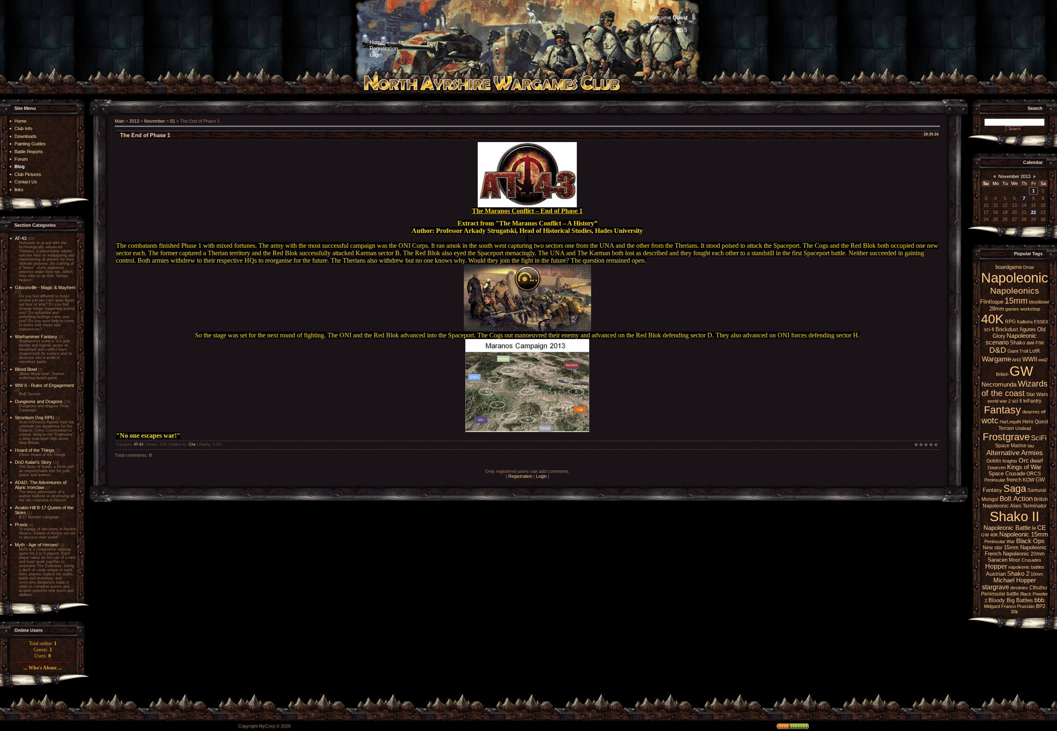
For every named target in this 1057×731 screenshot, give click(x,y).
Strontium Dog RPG (35, 417)
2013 (134, 121)
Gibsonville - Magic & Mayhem (45, 287)
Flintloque (991, 302)
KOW (1028, 480)
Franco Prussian (1018, 606)
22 (1033, 212)
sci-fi (989, 329)
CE (1041, 528)
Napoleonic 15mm (1023, 534)
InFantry (1032, 401)
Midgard (992, 606)
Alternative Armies (1014, 453)
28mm (996, 309)
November (154, 121)
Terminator (1035, 506)
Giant (1012, 351)
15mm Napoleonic (1025, 547)
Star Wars (1037, 394)
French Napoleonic (1007, 554)
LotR (1034, 351)
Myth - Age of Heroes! (37, 544)
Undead (1023, 428)
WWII (1029, 359)
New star (992, 548)
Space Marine (1010, 446)
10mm (1037, 574)
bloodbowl (1039, 301)
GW (1021, 371)
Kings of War (1024, 467)
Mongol (989, 499)
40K (992, 319)
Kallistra (1025, 321)
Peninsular (994, 479)
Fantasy (1002, 409)
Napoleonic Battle (1007, 528)
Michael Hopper (1014, 580)
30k (1014, 611)
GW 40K (989, 534)
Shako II (1014, 516)
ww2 (1043, 359)
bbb (1039, 600)
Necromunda (999, 384)
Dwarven (997, 467)
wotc (989, 420)
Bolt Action (1016, 498)
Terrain (1006, 428)
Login (541, 476)
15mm (1016, 300)
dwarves (1031, 411)
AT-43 (20, 238)
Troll (1023, 351)
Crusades (1031, 560)
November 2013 (1014, 176)
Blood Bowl (26, 369)
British (1002, 374)
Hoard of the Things (35, 450)
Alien (1015, 506)
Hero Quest (1035, 422)
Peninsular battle (1000, 594)
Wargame (996, 359)
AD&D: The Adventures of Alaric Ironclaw (40, 485)
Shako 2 (1018, 573)
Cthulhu (1038, 588)
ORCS (1033, 474)
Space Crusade (1006, 473)
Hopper (996, 566)
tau (1031, 445)
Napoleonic (1014, 277)
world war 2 (999, 401)
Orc (1024, 460)
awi (1030, 342)
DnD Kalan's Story (33, 462)
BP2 (1040, 606)
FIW (1040, 342)
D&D (997, 350)
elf (1043, 411)
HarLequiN (1010, 421)
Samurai (1036, 490)
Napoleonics (1014, 291)
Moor (1014, 560)
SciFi (1039, 438)
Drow (1028, 267)
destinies (1019, 587)
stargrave (995, 587)
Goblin (993, 461)
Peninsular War (999, 541)
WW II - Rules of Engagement (44, 385)
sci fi (1017, 401)
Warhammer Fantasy (36, 336)
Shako (1017, 342)
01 (172, 121)
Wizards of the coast (1014, 388)
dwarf (1036, 461)
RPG (1010, 322)
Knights (1009, 460)
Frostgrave (1006, 436)
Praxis (21, 524)
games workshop (1022, 308)
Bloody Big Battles (1010, 600)
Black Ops (1030, 541)
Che (192, 444)
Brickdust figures (1015, 329)
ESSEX (1041, 321)
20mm (1038, 554)
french (1014, 480)
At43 (1016, 359)
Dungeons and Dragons (39, 401)
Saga (1014, 488)
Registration (520, 476)
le (1034, 528)
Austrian (996, 574)
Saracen (997, 560)
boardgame (1008, 267)
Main (119, 121)
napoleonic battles (1026, 567)
